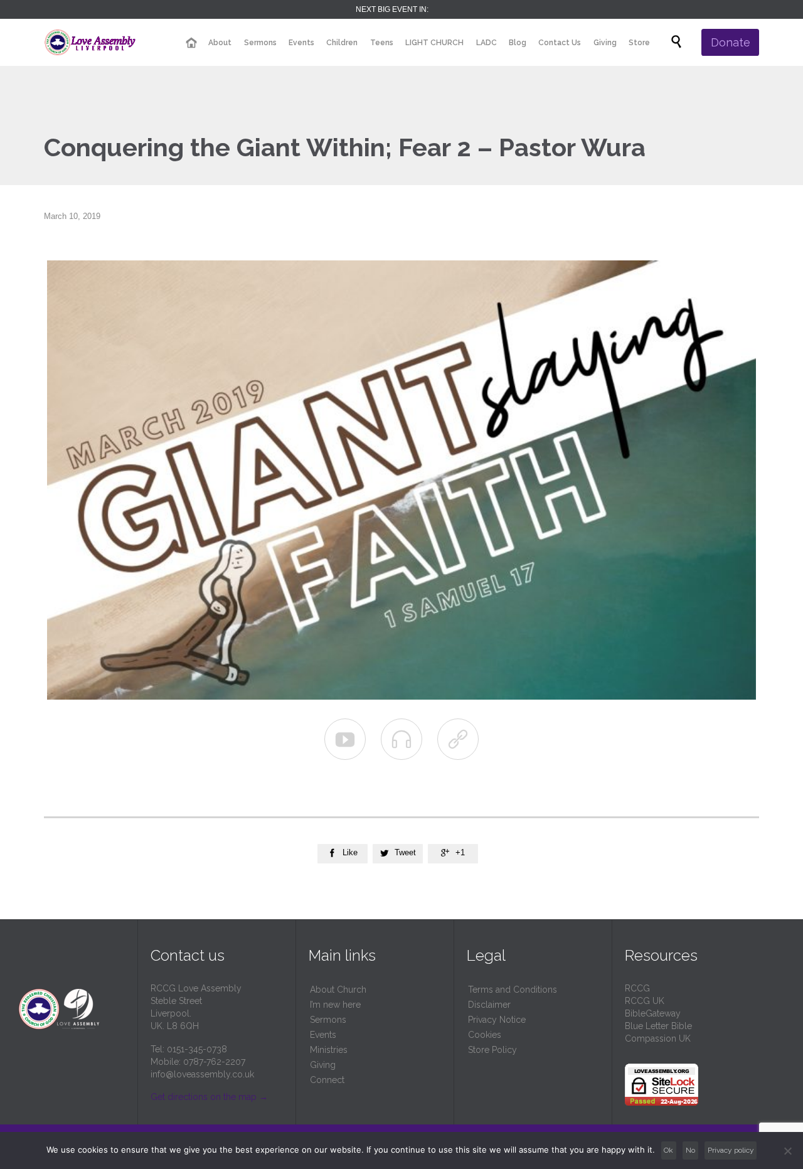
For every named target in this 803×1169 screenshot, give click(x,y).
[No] (787, 1151)
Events (323, 1035)
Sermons (328, 1020)
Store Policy (492, 1050)
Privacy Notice (497, 1020)
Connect (327, 1080)
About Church (338, 990)
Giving (323, 1065)
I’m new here (335, 1005)
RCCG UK (644, 1001)
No (690, 1150)
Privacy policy (731, 1150)
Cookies (484, 1035)
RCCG (637, 988)
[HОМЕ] (191, 43)
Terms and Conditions (512, 990)
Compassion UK (658, 1038)
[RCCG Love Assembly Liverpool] (90, 42)
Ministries (329, 1050)
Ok (668, 1150)
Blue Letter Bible (658, 1026)
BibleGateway (653, 1013)
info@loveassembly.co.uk (202, 1074)
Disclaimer (489, 1005)
